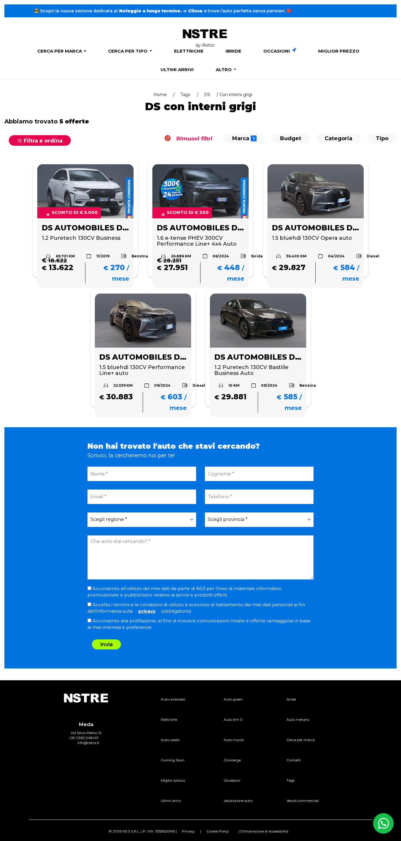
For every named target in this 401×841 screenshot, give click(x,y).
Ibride (233, 51)
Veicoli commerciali (303, 800)
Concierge (232, 760)
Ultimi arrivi (177, 69)
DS (207, 94)
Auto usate (170, 740)
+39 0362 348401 (84, 738)
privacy (147, 611)
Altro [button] (224, 69)
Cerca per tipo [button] (128, 51)
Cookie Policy (217, 831)
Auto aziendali (173, 699)
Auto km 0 (233, 719)
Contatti (294, 760)
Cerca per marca (59, 51)
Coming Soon (172, 760)
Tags (185, 94)
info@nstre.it (88, 743)
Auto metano (298, 719)
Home (160, 94)
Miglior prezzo (338, 51)
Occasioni (277, 51)
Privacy (188, 831)
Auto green (233, 699)
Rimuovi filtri (194, 138)
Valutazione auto (238, 800)
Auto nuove (234, 740)
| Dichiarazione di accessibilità (263, 831)
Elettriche (188, 51)
